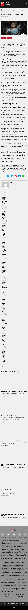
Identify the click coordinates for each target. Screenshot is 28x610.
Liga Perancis (5, 238)
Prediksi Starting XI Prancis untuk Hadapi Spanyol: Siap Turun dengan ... (4, 249)
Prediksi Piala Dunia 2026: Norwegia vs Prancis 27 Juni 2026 (4, 323)
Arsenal (3, 38)
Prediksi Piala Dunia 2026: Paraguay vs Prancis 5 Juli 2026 (4, 287)
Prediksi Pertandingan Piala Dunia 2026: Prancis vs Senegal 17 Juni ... (5, 357)
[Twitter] (8, 534)
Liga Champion (7, 221)
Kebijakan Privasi (20, 594)
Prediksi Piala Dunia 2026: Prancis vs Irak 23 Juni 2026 (4, 339)
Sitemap (7, 599)
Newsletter (6, 596)
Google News (20, 596)
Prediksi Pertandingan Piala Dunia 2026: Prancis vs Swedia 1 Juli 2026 (5, 305)
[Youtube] (14, 534)
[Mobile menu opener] (14, 608)
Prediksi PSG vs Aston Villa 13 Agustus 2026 (4, 215)
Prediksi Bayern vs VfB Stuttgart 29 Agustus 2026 (4, 201)
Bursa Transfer (7, 10)
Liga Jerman (6, 208)
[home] (14, 530)
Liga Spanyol (15, 10)
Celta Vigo (9, 38)
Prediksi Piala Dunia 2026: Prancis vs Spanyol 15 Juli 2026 (4, 230)
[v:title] (1, 9)
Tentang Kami (6, 594)
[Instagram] (19, 534)
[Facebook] (2, 534)
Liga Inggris (8, 396)
